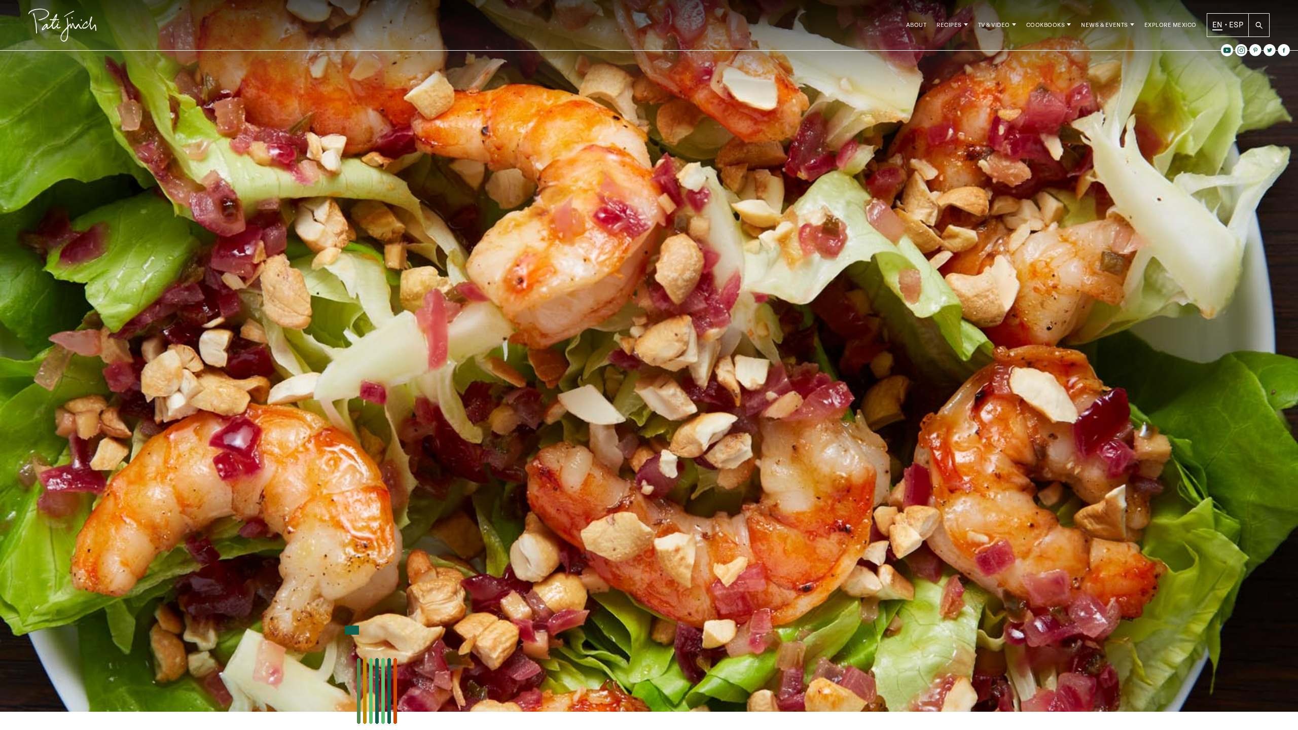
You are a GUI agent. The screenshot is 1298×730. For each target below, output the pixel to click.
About (916, 25)
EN (1217, 24)
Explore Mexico (1170, 25)
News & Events (1104, 25)
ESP (1236, 24)
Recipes (949, 25)
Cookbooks (1045, 25)
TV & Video (994, 25)
